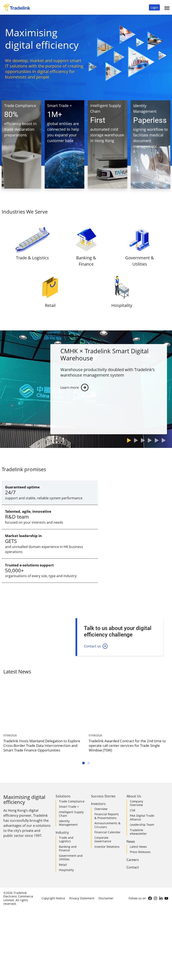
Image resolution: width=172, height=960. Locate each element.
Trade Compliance (72, 801)
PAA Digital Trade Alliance (142, 817)
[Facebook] (150, 898)
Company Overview (136, 803)
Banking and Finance (68, 848)
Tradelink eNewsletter (138, 832)
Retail (63, 865)
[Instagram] (155, 898)
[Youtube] (166, 898)
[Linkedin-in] (161, 898)
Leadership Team (142, 825)
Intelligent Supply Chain (71, 814)
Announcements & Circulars (107, 825)
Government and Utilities (71, 857)
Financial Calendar (107, 832)
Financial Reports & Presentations (106, 816)
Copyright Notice (53, 898)
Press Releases (140, 852)
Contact (132, 867)
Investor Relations (107, 847)
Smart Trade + (69, 807)
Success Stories (103, 796)
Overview (100, 809)
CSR (132, 810)
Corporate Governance (102, 839)
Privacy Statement (81, 898)
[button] (154, 7)
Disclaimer (106, 898)
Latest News (138, 847)
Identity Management (68, 823)
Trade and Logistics (66, 839)
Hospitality (66, 870)
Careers (132, 859)
